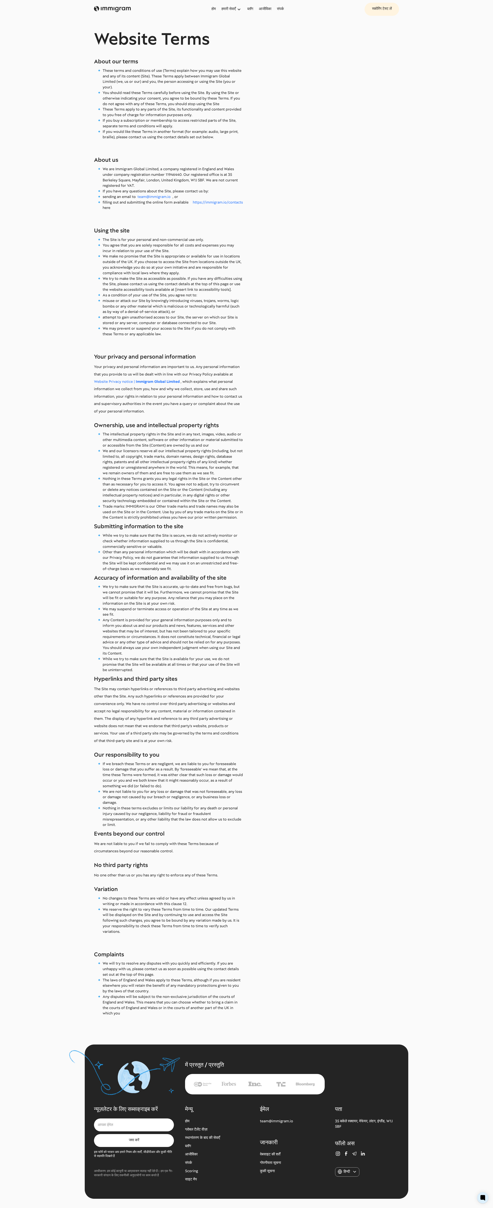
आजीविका (265, 8)
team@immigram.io (154, 196)
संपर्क (280, 8)
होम (213, 8)
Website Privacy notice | (137, 381)
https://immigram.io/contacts (218, 202)
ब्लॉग (250, 8)
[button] (231, 9)
